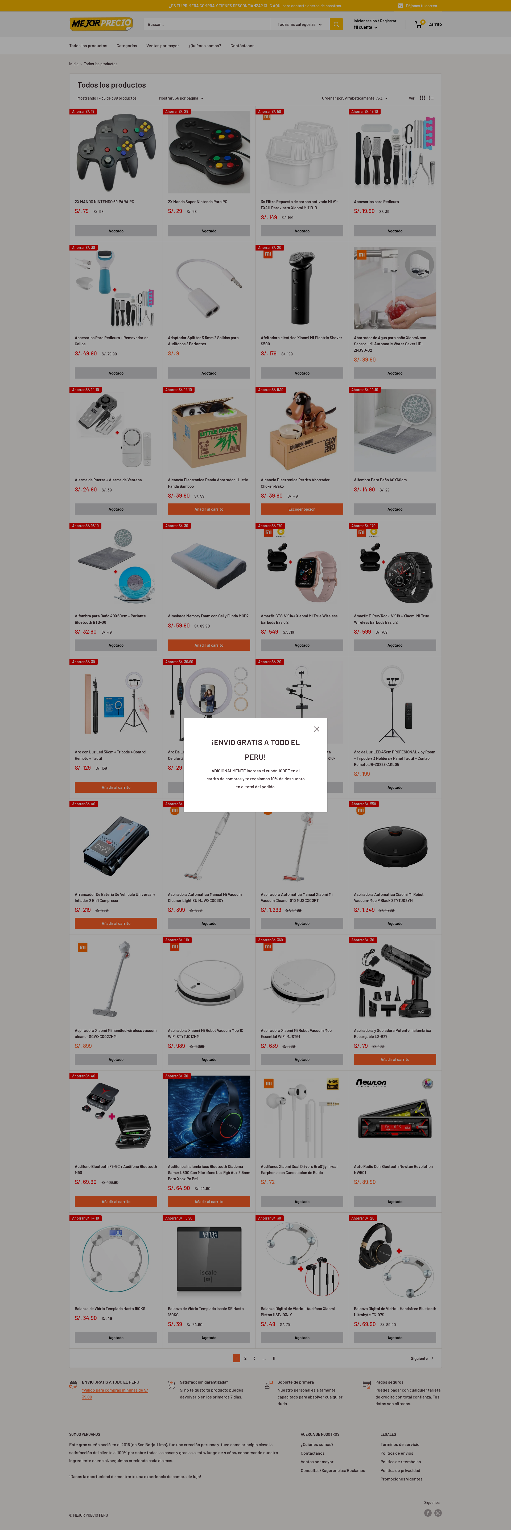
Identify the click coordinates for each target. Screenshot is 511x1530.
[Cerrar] (316, 728)
